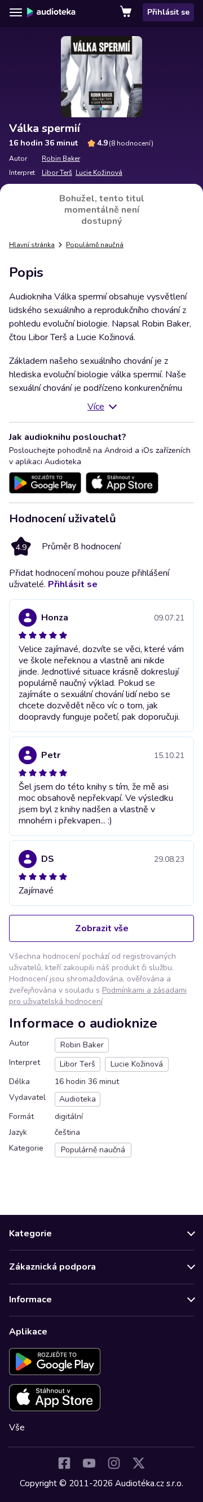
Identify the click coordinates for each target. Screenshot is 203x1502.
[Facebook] (64, 1463)
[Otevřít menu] (16, 12)
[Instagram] (114, 1463)
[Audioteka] (51, 12)
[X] (138, 1463)
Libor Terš (57, 172)
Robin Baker (61, 158)
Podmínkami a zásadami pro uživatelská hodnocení (98, 996)
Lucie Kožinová (99, 172)
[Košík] (127, 12)
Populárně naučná (94, 244)
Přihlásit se (168, 12)
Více (95, 407)
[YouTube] (89, 1463)
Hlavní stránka (32, 244)
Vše (17, 1427)
